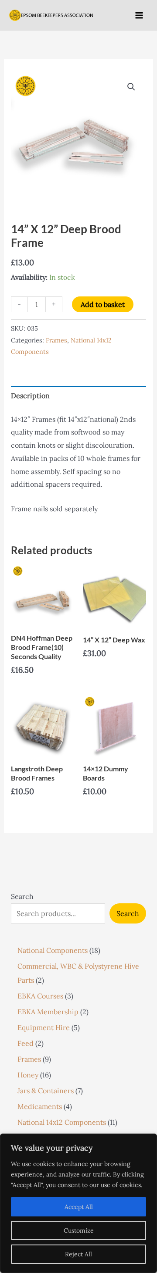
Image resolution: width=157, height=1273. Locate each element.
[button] (131, 87)
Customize (79, 1230)
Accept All (79, 1207)
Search (22, 896)
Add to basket (103, 304)
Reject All (78, 1254)
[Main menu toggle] (139, 15)
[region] (78, 1203)
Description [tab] (30, 395)
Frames (56, 340)
